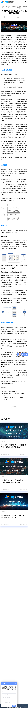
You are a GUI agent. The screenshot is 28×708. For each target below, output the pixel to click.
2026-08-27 (24, 454)
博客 (5, 7)
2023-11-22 (21, 17)
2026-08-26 (24, 489)
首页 (2, 7)
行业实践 (8, 7)
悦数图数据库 (8, 17)
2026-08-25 (24, 524)
